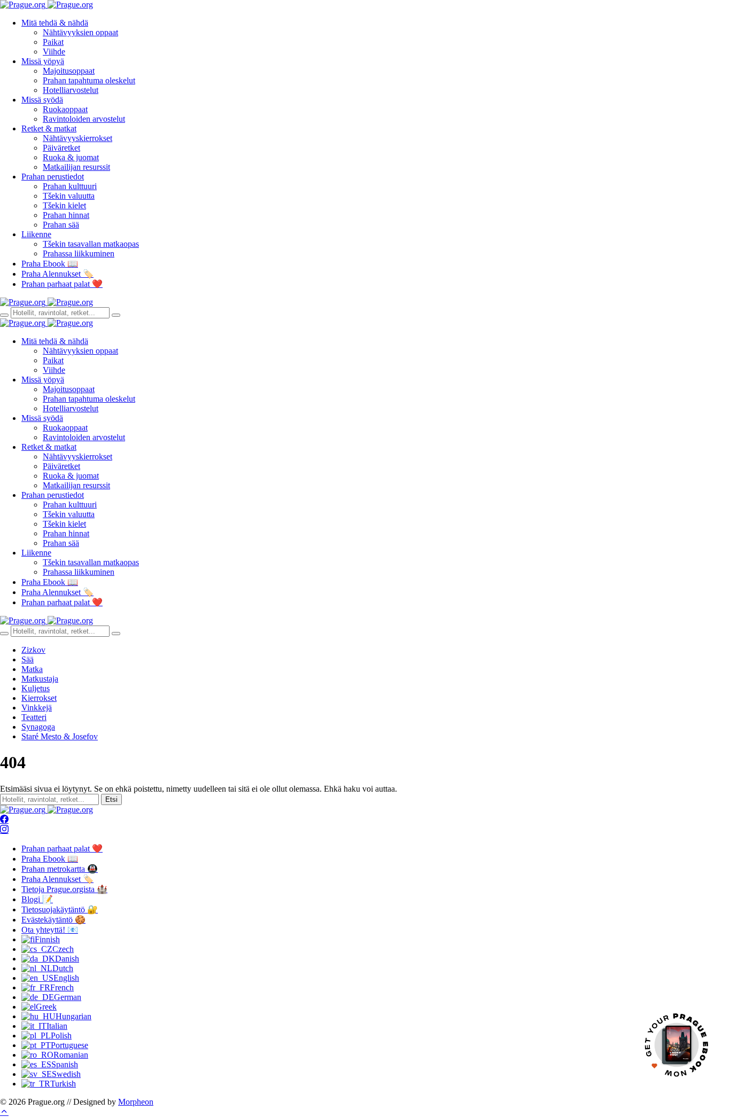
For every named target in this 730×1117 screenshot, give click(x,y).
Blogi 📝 (37, 899)
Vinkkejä (36, 707)
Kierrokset (39, 697)
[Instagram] (4, 829)
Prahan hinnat (66, 215)
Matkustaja (39, 678)
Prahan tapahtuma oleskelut (89, 80)
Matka (32, 669)
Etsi (111, 799)
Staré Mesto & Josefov (59, 736)
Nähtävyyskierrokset (77, 138)
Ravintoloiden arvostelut (84, 118)
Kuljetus (35, 688)
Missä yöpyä (42, 61)
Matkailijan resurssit (76, 166)
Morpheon (135, 1101)
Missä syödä (42, 99)
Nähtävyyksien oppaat (80, 32)
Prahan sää (61, 224)
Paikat (53, 41)
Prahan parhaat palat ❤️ (62, 283)
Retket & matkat (48, 128)
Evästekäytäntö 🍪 (53, 919)
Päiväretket (61, 147)
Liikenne (36, 234)
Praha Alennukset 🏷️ (57, 273)
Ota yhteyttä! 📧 (49, 929)
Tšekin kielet (64, 205)
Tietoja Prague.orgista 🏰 (64, 889)
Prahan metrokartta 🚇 (59, 868)
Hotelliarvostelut (70, 90)
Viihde (54, 51)
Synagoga (38, 726)
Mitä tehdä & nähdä (54, 22)
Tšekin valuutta (69, 195)
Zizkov (33, 649)
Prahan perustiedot (52, 176)
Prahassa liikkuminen (78, 253)
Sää (27, 659)
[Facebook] (4, 819)
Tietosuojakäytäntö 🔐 (59, 909)
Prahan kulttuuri (70, 186)
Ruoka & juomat (71, 157)
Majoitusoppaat (69, 70)
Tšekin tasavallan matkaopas (91, 243)
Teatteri (33, 717)
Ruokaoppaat (65, 109)
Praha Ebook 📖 (49, 263)
